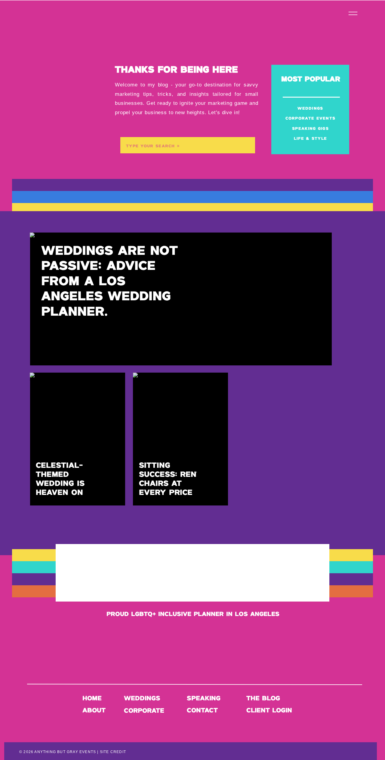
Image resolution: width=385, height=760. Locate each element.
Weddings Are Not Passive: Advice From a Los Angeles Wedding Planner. (109, 281)
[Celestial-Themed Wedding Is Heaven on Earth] (77, 439)
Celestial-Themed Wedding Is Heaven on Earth (60, 483)
